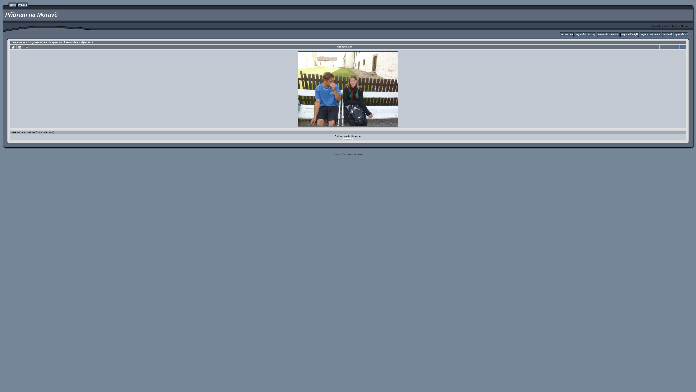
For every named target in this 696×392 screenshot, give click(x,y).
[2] (346, 139)
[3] (348, 139)
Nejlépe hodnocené (650, 34)
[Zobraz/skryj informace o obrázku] (19, 47)
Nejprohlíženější (629, 34)
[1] (344, 139)
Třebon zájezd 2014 (83, 42)
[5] (352, 139)
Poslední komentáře (608, 34)
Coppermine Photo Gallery (353, 154)
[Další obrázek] (676, 47)
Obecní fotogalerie (29, 42)
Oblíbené (667, 34)
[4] (350, 139)
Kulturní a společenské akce (56, 42)
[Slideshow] (26, 47)
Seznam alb (567, 34)
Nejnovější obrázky (585, 34)
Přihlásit (22, 5)
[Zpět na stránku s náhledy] (13, 47)
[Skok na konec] (683, 47)
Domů (12, 5)
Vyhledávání (681, 34)
